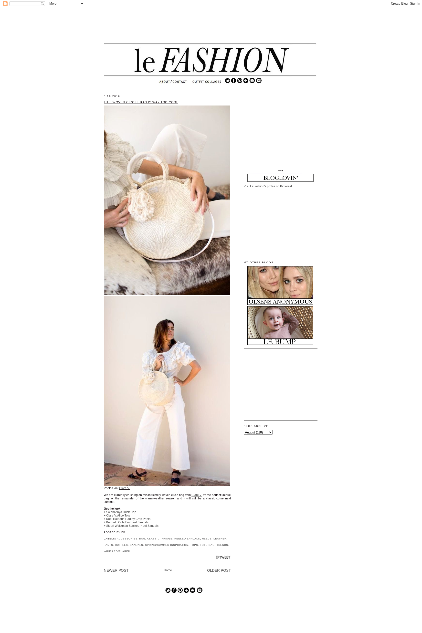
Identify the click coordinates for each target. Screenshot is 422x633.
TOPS (194, 545)
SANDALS (136, 545)
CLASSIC (153, 538)
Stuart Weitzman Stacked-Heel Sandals (132, 526)
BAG (142, 538)
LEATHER (219, 538)
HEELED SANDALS (187, 538)
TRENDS (222, 545)
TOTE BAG (207, 545)
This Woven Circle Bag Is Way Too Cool (141, 102)
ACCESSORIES (127, 538)
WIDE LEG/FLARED (117, 551)
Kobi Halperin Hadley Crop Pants (128, 519)
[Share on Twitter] (223, 558)
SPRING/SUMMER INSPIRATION (166, 545)
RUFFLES (121, 545)
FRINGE (167, 538)
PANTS (108, 545)
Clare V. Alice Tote (118, 515)
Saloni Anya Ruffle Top (121, 512)
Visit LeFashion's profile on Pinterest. (268, 186)
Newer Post (116, 570)
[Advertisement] (210, 26)
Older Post (219, 570)
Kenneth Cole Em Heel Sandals (127, 522)
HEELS (206, 538)
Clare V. (124, 488)
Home (168, 570)
